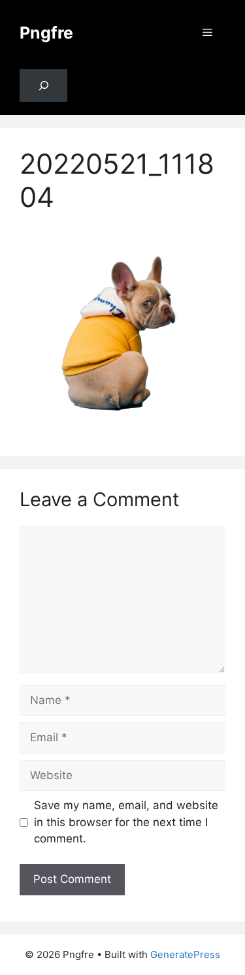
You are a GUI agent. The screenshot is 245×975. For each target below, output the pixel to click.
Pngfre (46, 32)
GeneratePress (185, 954)
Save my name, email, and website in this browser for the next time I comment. (126, 822)
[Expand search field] (43, 86)
